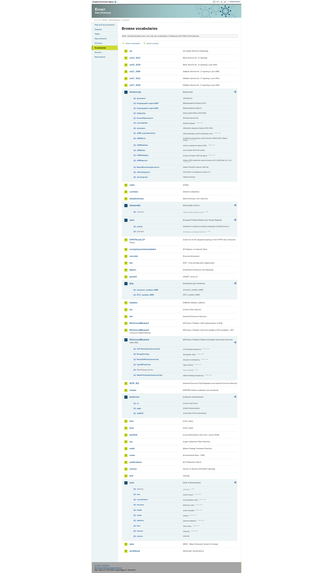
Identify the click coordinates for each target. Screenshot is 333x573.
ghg (131, 283)
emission (140, 505)
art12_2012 (135, 58)
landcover (134, 397)
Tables (97, 34)
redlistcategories (143, 172)
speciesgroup (142, 177)
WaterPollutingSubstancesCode (149, 375)
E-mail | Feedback (102, 565)
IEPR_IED (134, 383)
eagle (139, 408)
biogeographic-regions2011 (148, 108)
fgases (133, 270)
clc (138, 403)
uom (132, 483)
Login (217, 1)
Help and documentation (105, 25)
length (139, 510)
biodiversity (135, 92)
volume (140, 536)
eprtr (132, 220)
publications (136, 462)
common (134, 192)
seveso (133, 469)
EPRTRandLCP (137, 240)
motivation (141, 128)
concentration (142, 500)
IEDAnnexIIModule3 (139, 330)
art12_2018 (135, 65)
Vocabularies (100, 48)
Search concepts (152, 43)
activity (139, 227)
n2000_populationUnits (146, 133)
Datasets (98, 29)
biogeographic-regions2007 (148, 103)
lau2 (132, 428)
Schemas (98, 43)
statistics (140, 520)
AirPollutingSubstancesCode (148, 349)
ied (131, 316)
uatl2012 (140, 413)
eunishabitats (142, 123)
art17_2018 (135, 85)
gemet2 (133, 277)
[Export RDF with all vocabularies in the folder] (235, 92)
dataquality (141, 113)
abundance (141, 98)
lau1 (132, 421)
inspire (133, 390)
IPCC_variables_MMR (145, 295)
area (138, 494)
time (138, 526)
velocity (140, 531)
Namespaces (100, 57)
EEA (105, 2)
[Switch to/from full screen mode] (225, 2)
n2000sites (141, 150)
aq (131, 51)
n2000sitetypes (143, 155)
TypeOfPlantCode (144, 365)
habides (133, 303)
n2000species (142, 160)
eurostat (134, 256)
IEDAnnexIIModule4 (139, 340)
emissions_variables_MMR (147, 290)
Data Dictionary (114, 20)
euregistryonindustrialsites (143, 249)
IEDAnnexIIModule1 (139, 323)
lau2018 (133, 435)
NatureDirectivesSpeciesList (148, 167)
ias (131, 309)
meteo (139, 515)
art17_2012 (135, 78)
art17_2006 (135, 71)
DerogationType (143, 354)
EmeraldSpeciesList (145, 118)
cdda (132, 185)
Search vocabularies (133, 43)
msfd (132, 448)
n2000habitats (142, 145)
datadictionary (137, 199)
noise (132, 455)
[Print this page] (222, 2)
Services (98, 52)
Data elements (101, 39)
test (131, 476)
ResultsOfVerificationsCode (148, 359)
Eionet (105, 20)
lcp (131, 442)
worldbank (135, 551)
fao (131, 263)
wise (132, 544)
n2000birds (141, 138)
